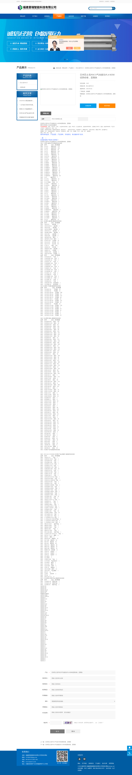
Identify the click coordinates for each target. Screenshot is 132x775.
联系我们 (113, 1)
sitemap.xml (111, 766)
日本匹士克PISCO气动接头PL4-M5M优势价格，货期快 (60, 744)
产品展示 (59, 16)
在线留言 (107, 1)
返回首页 (101, 1)
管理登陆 (111, 763)
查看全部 (22, 87)
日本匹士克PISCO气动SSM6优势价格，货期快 (58, 742)
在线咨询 (88, 105)
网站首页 (22, 16)
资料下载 (83, 16)
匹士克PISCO (80, 68)
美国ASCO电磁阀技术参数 (26, 109)
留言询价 (107, 105)
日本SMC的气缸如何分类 (26, 113)
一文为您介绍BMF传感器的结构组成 (26, 105)
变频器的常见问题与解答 (26, 117)
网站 (79, 763)
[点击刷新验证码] (67, 722)
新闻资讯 (46, 16)
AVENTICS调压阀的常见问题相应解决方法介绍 (26, 100)
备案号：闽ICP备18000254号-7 (96, 768)
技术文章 (71, 16)
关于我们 (34, 16)
